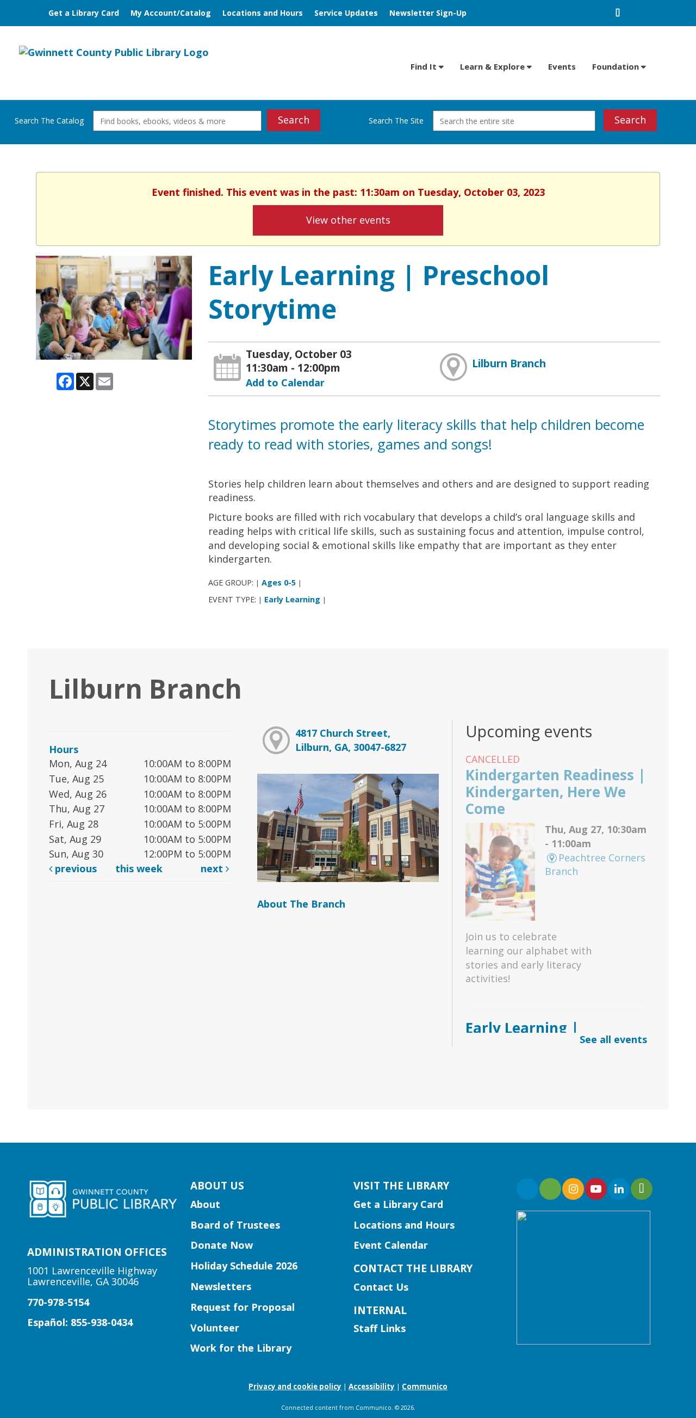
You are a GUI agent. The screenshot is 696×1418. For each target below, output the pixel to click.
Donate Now (221, 1244)
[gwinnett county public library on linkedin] (619, 1189)
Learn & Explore (493, 66)
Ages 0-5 (279, 582)
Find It (425, 66)
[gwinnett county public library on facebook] (527, 1189)
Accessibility (372, 1386)
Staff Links (379, 1328)
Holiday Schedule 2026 (243, 1265)
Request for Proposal (242, 1307)
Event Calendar (390, 1244)
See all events (613, 1039)
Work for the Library (240, 1347)
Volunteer (214, 1327)
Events (562, 66)
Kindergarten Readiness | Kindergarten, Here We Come (555, 791)
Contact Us (380, 1286)
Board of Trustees (235, 1224)
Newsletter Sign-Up (428, 13)
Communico (425, 1386)
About (205, 1204)
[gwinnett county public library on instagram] (573, 1189)
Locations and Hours (262, 13)
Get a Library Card (83, 13)
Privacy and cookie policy (294, 1386)
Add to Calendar (285, 382)
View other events (348, 219)
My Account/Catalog (170, 13)
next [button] (213, 868)
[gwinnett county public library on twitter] (550, 1189)
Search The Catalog (49, 120)
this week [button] (139, 868)
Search (293, 119)
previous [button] (74, 868)
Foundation (616, 66)
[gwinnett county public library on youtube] (596, 1189)
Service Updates (346, 13)
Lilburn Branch (509, 363)
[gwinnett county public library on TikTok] (641, 1189)
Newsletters (220, 1286)
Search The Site (396, 120)
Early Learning (292, 599)
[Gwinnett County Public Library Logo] (114, 51)
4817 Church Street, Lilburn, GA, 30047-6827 (350, 740)
